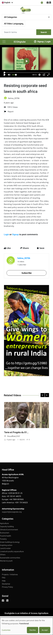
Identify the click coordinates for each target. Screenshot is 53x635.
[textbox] (7, 2)
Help (4, 581)
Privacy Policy (7, 587)
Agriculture (4, 523)
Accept (45, 630)
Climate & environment (9, 530)
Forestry (3, 539)
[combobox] (7, 2)
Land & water (5, 548)
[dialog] (26, 626)
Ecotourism (4, 533)
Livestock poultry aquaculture (12, 551)
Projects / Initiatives (10, 574)
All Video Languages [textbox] (13, 23)
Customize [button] (6, 630)
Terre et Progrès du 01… (16, 432)
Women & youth (6, 561)
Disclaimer (6, 584)
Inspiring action (6, 545)
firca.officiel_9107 (13, 436)
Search (44, 32)
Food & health (5, 536)
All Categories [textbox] (10, 17)
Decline (32, 630)
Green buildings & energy (10, 542)
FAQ (3, 578)
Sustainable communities (10, 558)
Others (2, 555)
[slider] (27, 72)
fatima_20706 (13, 98)
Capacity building (7, 526)
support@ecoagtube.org (12, 512)
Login (48, 41)
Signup (40, 41)
